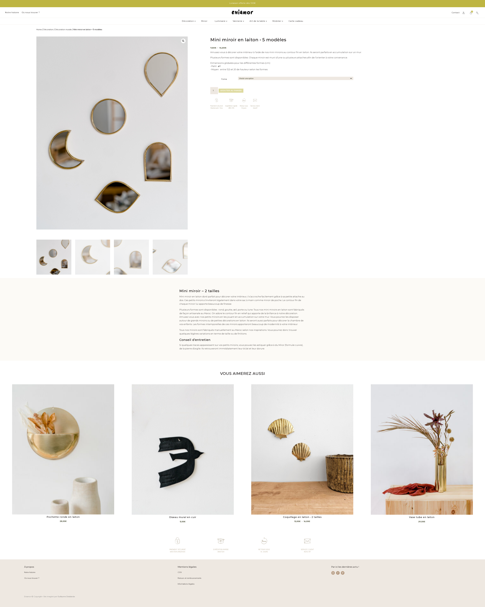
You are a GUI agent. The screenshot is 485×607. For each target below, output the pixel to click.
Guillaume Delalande (66, 597)
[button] (183, 41)
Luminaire (220, 21)
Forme (224, 79)
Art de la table (257, 21)
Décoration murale (63, 29)
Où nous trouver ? (31, 13)
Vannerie (237, 21)
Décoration (188, 21)
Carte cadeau (296, 21)
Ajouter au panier (231, 90)
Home (39, 29)
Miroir (204, 21)
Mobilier (276, 21)
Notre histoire (12, 13)
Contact (456, 13)
